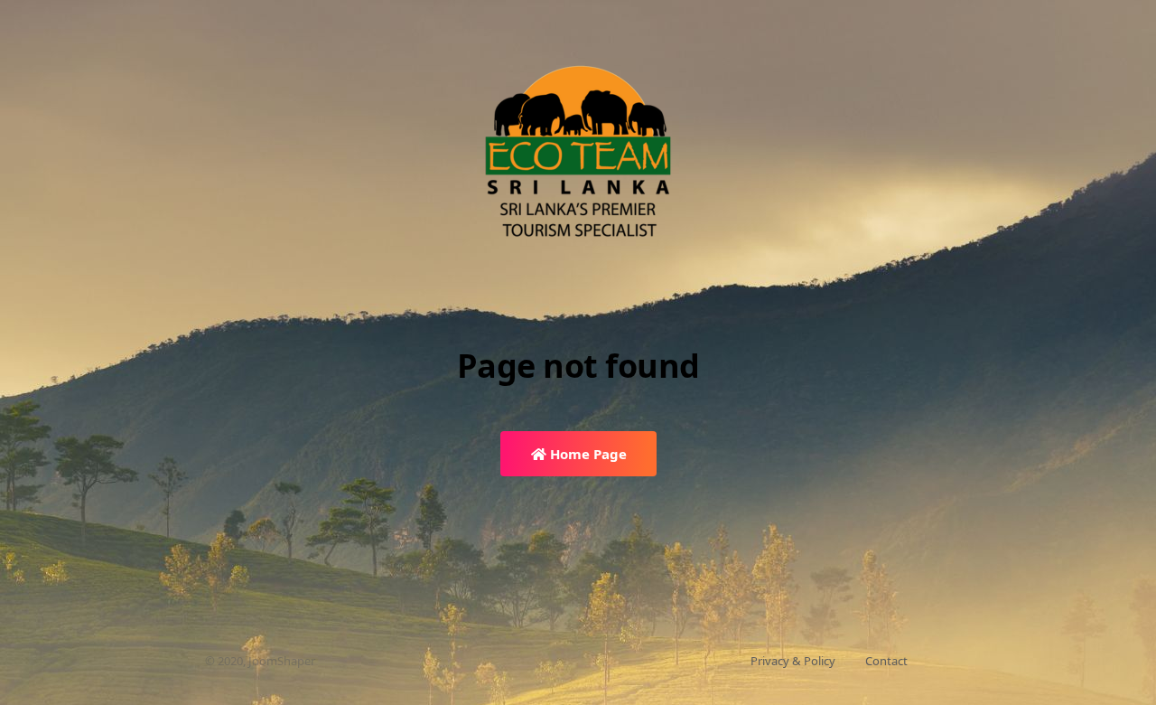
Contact (886, 661)
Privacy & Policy (792, 661)
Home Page (586, 454)
